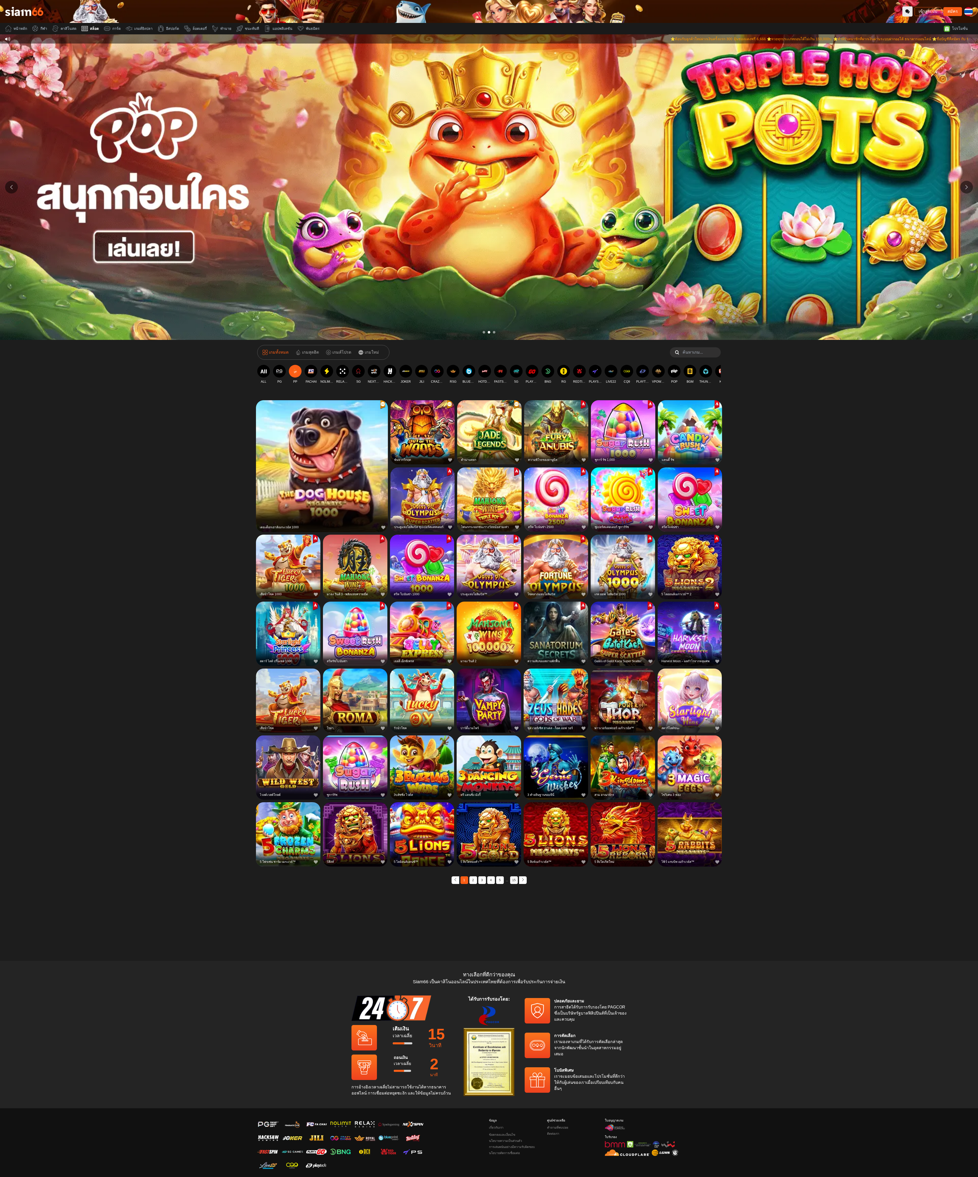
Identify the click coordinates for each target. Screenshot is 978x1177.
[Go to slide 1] (484, 332)
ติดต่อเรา (553, 1134)
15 (514, 880)
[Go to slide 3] (494, 332)
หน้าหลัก (20, 28)
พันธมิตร (313, 28)
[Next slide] (966, 187)
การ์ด (116, 28)
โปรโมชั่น (960, 28)
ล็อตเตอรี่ (200, 28)
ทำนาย (225, 28)
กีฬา (43, 28)
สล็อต (94, 28)
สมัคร (952, 11)
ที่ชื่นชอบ (322, 453)
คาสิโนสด (68, 28)
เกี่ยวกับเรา (496, 1127)
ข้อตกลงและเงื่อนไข (502, 1135)
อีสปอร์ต (172, 28)
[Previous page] (455, 880)
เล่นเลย (322, 465)
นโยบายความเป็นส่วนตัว (505, 1141)
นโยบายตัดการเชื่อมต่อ (504, 1153)
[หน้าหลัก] (24, 11)
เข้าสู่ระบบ (928, 11)
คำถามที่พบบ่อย (557, 1127)
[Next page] (523, 880)
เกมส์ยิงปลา (143, 28)
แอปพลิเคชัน (282, 28)
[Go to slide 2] (489, 332)
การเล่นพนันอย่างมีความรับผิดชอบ (512, 1147)
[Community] (907, 11)
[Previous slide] (11, 187)
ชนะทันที (252, 28)
